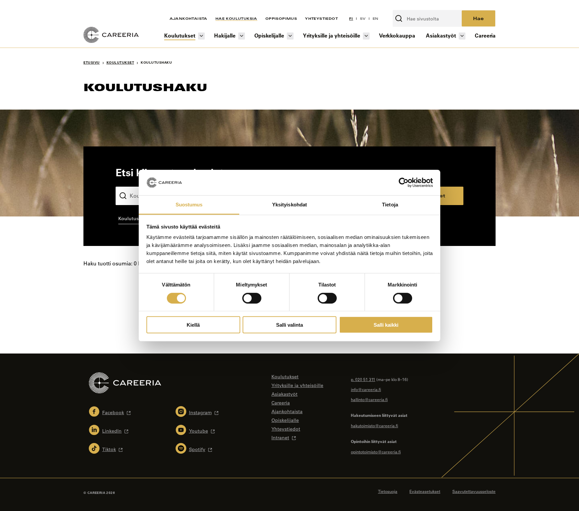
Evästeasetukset (424, 491)
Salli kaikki (386, 325)
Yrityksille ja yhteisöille (331, 35)
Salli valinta (289, 325)
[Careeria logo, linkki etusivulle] (111, 36)
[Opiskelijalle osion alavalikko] (290, 36)
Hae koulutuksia (236, 18)
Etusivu (91, 62)
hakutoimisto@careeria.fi (374, 425)
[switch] (251, 298)
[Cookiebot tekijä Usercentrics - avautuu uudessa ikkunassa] (403, 183)
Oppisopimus (281, 18)
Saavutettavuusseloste (474, 491)
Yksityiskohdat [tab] (289, 204)
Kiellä (193, 325)
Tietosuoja (387, 491)
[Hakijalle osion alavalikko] (241, 36)
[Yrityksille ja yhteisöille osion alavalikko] (366, 36)
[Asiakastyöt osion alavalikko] (462, 36)
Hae (478, 18)
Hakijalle (225, 35)
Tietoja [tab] (390, 204)
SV (363, 18)
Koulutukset (179, 35)
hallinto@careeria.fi (369, 399)
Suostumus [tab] (189, 204)
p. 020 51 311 (363, 379)
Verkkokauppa (397, 35)
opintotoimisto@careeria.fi (376, 451)
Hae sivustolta (410, 6)
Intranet (280, 438)
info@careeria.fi (366, 389)
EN (376, 18)
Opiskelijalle (269, 35)
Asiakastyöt (441, 35)
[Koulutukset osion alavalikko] (201, 36)
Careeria (485, 35)
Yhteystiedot (321, 18)
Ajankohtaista (188, 18)
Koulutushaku (131, 181)
